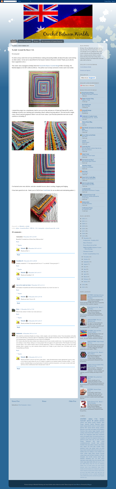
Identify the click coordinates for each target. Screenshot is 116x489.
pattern (97, 421)
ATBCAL (32, 228)
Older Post (72, 401)
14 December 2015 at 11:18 (30, 333)
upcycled (99, 460)
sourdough (100, 474)
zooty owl (82, 436)
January (86, 281)
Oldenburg (102, 463)
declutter (102, 443)
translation (101, 434)
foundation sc (97, 455)
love (103, 450)
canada (102, 431)
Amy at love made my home (23, 285)
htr (98, 470)
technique (100, 451)
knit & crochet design (88, 183)
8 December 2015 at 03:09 (29, 237)
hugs (100, 470)
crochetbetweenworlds (85, 443)
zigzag (85, 462)
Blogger (89, 484)
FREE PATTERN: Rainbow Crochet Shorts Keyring (92, 248)
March (85, 276)
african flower (92, 427)
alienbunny (83, 448)
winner (82, 453)
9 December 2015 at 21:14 (37, 285)
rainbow (102, 427)
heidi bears (96, 434)
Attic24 (84, 141)
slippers (85, 446)
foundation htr (97, 468)
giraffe (92, 450)
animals (89, 426)
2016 (83, 233)
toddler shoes (92, 460)
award (103, 441)
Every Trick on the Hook (88, 135)
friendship (88, 450)
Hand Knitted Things (88, 93)
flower (82, 434)
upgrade (102, 475)
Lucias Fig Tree (86, 147)
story (96, 451)
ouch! (96, 472)
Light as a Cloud (86, 100)
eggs (88, 455)
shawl (90, 439)
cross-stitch (101, 448)
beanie (101, 436)
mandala (82, 451)
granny (94, 422)
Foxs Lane (84, 171)
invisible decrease (93, 456)
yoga (86, 477)
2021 (83, 221)
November (86, 257)
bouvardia (82, 467)
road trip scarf (97, 444)
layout (103, 438)
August (86, 264)
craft (86, 438)
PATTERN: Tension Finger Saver (94, 390)
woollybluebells (86, 189)
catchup (94, 448)
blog (81, 429)
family (84, 450)
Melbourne (89, 441)
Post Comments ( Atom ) (25, 405)
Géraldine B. (19, 261)
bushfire (102, 467)
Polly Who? (85, 136)
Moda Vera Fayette (94, 436)
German (83, 441)
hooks (96, 470)
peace (101, 472)
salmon (102, 458)
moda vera (86, 451)
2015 (83, 236)
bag (99, 436)
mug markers (88, 472)
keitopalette (42, 228)
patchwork (82, 439)
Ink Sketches (85, 112)
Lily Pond (90, 446)
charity (90, 431)
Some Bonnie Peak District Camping (90, 190)
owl (96, 458)
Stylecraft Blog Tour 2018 (88, 184)
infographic (83, 456)
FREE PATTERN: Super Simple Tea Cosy (96, 342)
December (86, 238)
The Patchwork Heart (88, 160)
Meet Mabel (85, 130)
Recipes (36, 41)
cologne (82, 455)
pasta (99, 458)
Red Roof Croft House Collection (90, 94)
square (95, 429)
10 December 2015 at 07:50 (35, 296)
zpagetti (87, 436)
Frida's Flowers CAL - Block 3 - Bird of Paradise (96, 402)
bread (90, 467)
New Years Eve (96, 463)
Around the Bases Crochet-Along (49, 65)
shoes (81, 446)
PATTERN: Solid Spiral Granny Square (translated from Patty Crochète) (96, 296)
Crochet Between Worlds (85, 67)
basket (94, 453)
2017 (83, 231)
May (85, 271)
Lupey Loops (85, 154)
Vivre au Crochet (88, 465)
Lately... (84, 123)
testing (87, 460)
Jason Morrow (77, 484)
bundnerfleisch (94, 467)
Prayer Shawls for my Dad (90, 245)
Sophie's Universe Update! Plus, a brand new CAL (96, 365)
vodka (103, 460)
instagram (100, 450)
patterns (92, 444)
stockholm (85, 475)
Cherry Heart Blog (87, 122)
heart (86, 444)
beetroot (102, 465)
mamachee (83, 458)
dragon (81, 450)
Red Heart (97, 441)
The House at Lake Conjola (88, 155)
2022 (83, 218)
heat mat (96, 450)
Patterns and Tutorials (25, 41)
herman (93, 470)
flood (87, 468)
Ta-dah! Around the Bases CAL (91, 254)
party (89, 444)
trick (103, 451)
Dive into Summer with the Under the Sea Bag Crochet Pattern (92, 148)
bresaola (98, 453)
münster (93, 472)
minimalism (89, 458)
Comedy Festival (101, 462)
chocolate (102, 453)
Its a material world (86, 209)
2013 (83, 287)
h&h (102, 455)
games (101, 468)
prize (81, 474)
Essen (81, 463)
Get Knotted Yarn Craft (88, 195)
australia (87, 424)
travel (98, 429)
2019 (83, 226)
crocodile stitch (96, 443)
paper (99, 472)
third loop (97, 475)
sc (93, 474)
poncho (87, 439)
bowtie (86, 467)
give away (85, 429)
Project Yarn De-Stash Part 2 (88, 179)
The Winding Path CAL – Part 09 (90, 117)
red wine (90, 474)
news (93, 458)
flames (92, 455)
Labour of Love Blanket (87, 167)
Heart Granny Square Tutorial (89, 161)
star (85, 434)
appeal (90, 453)
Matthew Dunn (89, 463)
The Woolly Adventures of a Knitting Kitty (92, 128)
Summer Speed (85, 142)
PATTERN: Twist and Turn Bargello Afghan (94, 331)
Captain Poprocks (95, 424)
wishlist (86, 453)
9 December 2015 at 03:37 (34, 272)
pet (103, 472)
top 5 (100, 475)
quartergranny (85, 474)
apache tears (95, 465)
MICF (84, 463)
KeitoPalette (46, 190)
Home (14, 41)
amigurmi (95, 438)
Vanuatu (82, 465)
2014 (83, 284)
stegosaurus (83, 460)
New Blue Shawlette (87, 203)
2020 (83, 223)
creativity (101, 433)
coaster (97, 448)
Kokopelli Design (86, 110)
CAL (36, 228)
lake (89, 429)
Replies (20, 245)
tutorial (82, 427)
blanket (102, 419)
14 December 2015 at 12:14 (35, 357)
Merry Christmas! (87, 243)
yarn (86, 422)
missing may (85, 173)
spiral (89, 438)
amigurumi (89, 434)
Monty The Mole (86, 106)
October (86, 259)
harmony (90, 470)
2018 (83, 228)
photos (90, 422)
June (85, 269)
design (98, 427)
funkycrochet (85, 202)
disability (82, 468)
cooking (82, 433)
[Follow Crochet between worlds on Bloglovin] (88, 78)
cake (90, 448)
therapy (88, 475)
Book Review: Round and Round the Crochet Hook (90, 197)
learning (100, 456)
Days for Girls (96, 439)
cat (103, 436)
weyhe (81, 462)
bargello (98, 431)
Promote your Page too (85, 70)
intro (87, 456)
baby (86, 431)
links (103, 456)
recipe (85, 426)
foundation (82, 444)
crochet (84, 418)
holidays (99, 422)
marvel (83, 472)
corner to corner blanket (98, 426)
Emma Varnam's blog (88, 99)
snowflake (96, 474)
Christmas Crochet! (88, 251)
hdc (103, 455)
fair (90, 455)
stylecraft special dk (50, 228)
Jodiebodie (19, 333)
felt (85, 468)
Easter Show (91, 433)
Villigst (102, 446)
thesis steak (92, 475)
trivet (96, 460)
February (86, 279)
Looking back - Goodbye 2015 (91, 240)
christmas (99, 438)
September (86, 262)
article (99, 465)
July (85, 266)
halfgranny (86, 470)
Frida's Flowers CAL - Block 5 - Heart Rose (96, 308)
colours (82, 422)
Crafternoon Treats (87, 208)
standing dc (92, 451)
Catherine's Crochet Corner (89, 116)
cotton (86, 433)
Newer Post (15, 401)
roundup (102, 444)
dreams (85, 455)
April (85, 274)
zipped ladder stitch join (92, 462)
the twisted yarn (86, 104)
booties (87, 448)
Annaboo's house (86, 166)
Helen (18, 309)
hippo (94, 431)
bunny (99, 467)
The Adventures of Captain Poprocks (52, 41)
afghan (17, 228)
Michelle (23, 248)
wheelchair (82, 477)
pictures (102, 421)
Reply (17, 241)
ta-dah (57, 228)
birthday (97, 433)
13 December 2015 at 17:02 (27, 309)
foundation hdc (91, 468)
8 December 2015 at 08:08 (30, 261)
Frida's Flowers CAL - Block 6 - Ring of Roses (96, 353)
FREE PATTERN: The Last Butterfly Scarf (94, 320)
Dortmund (102, 439)
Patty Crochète (97, 446)
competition (82, 438)
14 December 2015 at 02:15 (35, 321)
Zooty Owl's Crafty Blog (88, 177)
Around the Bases (24, 228)
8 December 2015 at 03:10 (34, 248)
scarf (92, 429)
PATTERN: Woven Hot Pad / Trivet (95, 377)
